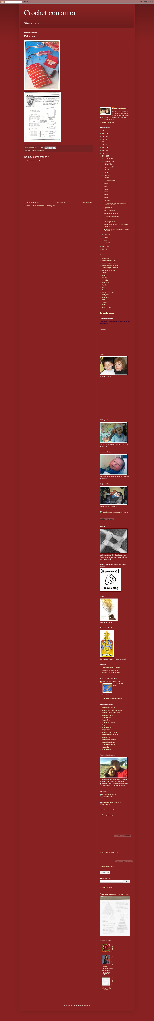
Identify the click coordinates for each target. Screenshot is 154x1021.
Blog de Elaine (106, 717)
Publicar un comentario (34, 161)
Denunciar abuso (107, 313)
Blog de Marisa (107, 727)
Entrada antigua (87, 202)
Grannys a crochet (108, 292)
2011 (104, 147)
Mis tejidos (105, 295)
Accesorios (105, 258)
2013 (104, 142)
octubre (106, 164)
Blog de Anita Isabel (108, 708)
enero (106, 243)
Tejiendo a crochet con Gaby (111, 672)
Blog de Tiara (106, 747)
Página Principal (60, 202)
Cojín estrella (107, 208)
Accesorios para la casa (109, 263)
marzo (106, 237)
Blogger (87, 1005)
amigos (104, 273)
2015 (104, 136)
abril (105, 234)
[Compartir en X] (50, 148)
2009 (104, 153)
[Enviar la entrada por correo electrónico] (41, 147)
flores (103, 287)
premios (104, 302)
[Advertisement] (58, 181)
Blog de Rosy (106, 737)
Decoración (105, 282)
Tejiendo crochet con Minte (111, 682)
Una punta (106, 200)
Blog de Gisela (106, 720)
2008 (104, 156)
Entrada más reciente (32, 202)
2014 (104, 139)
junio (105, 172)
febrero (106, 240)
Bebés (104, 275)
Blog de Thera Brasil (108, 744)
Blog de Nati (106, 730)
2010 (104, 150)
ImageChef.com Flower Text (109, 852)
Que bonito (107, 219)
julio (105, 170)
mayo (106, 175)
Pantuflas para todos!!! (110, 213)
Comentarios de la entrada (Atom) (44, 206)
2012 (104, 145)
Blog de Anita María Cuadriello (112, 710)
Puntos (105, 183)
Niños (104, 300)
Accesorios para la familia (110, 268)
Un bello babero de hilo (111, 216)
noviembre (107, 161)
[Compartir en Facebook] (52, 148)
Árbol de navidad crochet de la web (114, 894)
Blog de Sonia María (108, 742)
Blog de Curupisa (107, 715)
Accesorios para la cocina (110, 265)
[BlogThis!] (48, 148)
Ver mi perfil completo (107, 122)
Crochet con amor (50, 12)
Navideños (105, 297)
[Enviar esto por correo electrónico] (46, 148)
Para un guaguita (109, 222)
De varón (105, 280)
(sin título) (112, 948)
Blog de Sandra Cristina (109, 740)
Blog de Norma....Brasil (109, 732)
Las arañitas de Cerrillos (110, 670)
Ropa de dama (106, 307)
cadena (104, 277)
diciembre (107, 158)
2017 (104, 133)
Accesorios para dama (37, 150)
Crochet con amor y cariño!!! (111, 668)
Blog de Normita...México (110, 735)
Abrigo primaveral (109, 210)
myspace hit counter (106, 797)
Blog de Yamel (106, 749)
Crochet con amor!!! (121, 108)
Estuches (106, 178)
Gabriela (104, 290)
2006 (104, 249)
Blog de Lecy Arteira (108, 722)
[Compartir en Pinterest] (55, 148)
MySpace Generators (107, 866)
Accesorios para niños (109, 270)
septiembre (107, 167)
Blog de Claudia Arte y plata (111, 713)
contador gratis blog (106, 815)
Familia (104, 285)
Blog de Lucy (106, 725)
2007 (104, 246)
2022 (104, 131)
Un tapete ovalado (109, 181)
